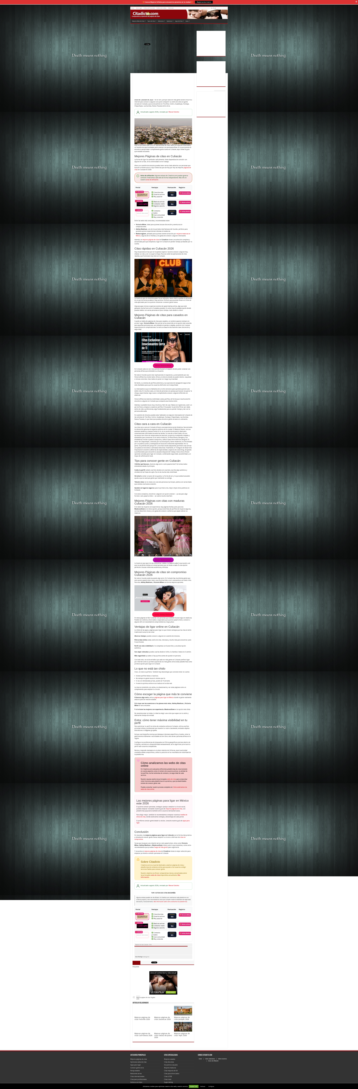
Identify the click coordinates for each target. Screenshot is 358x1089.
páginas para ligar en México (164, 697)
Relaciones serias (136, 1073)
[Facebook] (213, 8)
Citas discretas (169, 1062)
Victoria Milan (185, 70)
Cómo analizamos (210, 1059)
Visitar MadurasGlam (163, 560)
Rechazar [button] (202, 1086)
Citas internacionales (137, 1076)
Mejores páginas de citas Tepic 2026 (182, 1034)
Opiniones (169, 21)
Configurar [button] (211, 1086)
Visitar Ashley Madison (163, 614)
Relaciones (161, 21)
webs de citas (171, 779)
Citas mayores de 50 (171, 1071)
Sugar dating (168, 1082)
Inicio (132, 8)
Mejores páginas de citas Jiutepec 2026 (182, 1018)
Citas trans (167, 1079)
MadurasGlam (185, 79)
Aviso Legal (139, 8)
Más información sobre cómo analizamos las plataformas (170, 57)
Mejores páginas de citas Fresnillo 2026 (142, 1018)
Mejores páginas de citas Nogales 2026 (145, 997)
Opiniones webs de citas (138, 1062)
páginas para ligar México (159, 967)
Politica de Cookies (161, 8)
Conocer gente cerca (137, 1068)
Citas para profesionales (138, 1079)
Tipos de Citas (151, 21)
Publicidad (170, 8)
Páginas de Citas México (159, 29)
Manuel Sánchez (140, 39)
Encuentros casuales (171, 1065)
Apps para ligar (135, 1065)
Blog (148, 29)
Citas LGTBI (168, 1076)
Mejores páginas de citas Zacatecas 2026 (162, 1018)
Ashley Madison (186, 88)
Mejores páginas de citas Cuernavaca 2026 (143, 1034)
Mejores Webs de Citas (138, 21)
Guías (187, 21)
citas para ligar (145, 967)
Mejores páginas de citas (138, 1059)
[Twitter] (215, 8)
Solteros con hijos (136, 1082)
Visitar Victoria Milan (163, 366)
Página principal (139, 29)
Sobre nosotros (222, 1059)
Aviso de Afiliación (213, 1061)
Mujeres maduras (170, 1068)
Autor (200, 1059)
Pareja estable (135, 1071)
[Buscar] (226, 8)
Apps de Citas (179, 21)
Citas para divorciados (171, 1073)
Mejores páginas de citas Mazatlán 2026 (183, 997)
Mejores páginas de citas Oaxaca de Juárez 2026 (163, 1035)
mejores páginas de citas (150, 240)
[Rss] (211, 8)
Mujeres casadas (169, 1059)
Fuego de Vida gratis (161, 847)
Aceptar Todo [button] (193, 1086)
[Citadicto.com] (146, 14)
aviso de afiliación (152, 180)
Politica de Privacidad (149, 8)
